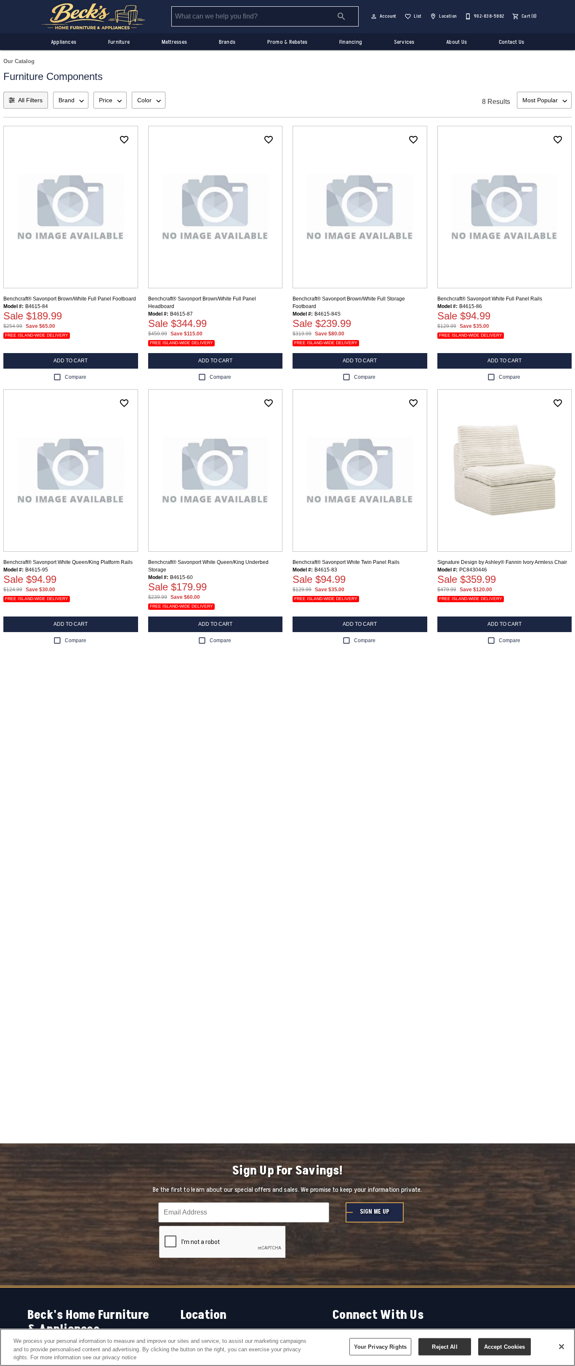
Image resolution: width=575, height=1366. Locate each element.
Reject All (444, 1346)
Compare (75, 377)
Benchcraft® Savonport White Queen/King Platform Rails (68, 562)
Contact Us (511, 42)
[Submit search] (341, 16)
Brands (227, 42)
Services (404, 42)
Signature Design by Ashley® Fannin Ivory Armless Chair (502, 562)
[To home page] (93, 16)
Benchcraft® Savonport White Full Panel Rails (489, 299)
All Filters (30, 100)
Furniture (119, 42)
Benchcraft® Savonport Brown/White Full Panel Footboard (69, 299)
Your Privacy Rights (380, 1346)
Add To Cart (70, 361)
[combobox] (70, 100)
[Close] (561, 1346)
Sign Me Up (374, 1212)
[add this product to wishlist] (124, 140)
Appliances (63, 42)
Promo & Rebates (287, 42)
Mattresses (174, 42)
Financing (350, 42)
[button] (374, 16)
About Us (456, 42)
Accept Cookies (504, 1346)
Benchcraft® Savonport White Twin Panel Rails (346, 562)
